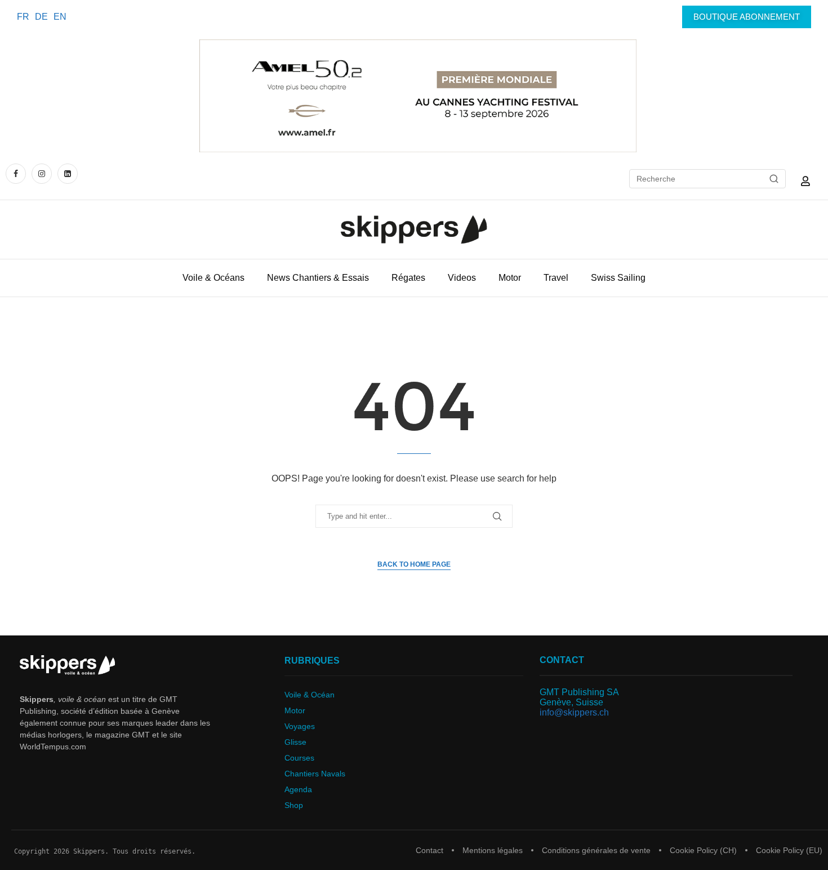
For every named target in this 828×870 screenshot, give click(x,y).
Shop (293, 805)
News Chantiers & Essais (318, 277)
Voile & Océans (213, 277)
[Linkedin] (68, 173)
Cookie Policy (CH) (703, 850)
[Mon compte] (805, 181)
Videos (462, 277)
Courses (299, 758)
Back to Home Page (414, 564)
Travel (556, 277)
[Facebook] (17, 173)
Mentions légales (492, 850)
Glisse (295, 742)
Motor (509, 277)
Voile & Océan (309, 695)
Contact (429, 850)
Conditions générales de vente (596, 850)
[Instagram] (42, 173)
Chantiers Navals (314, 774)
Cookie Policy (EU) (789, 850)
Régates (408, 277)
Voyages (299, 726)
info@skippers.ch (574, 712)
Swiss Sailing (618, 277)
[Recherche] (774, 178)
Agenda (298, 789)
